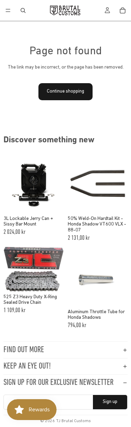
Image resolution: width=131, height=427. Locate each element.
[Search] (23, 10)
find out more (23, 350)
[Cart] (122, 10)
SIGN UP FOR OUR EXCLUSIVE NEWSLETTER (58, 383)
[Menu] (8, 10)
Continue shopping (65, 91)
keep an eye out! (27, 366)
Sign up (110, 401)
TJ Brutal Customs (73, 421)
